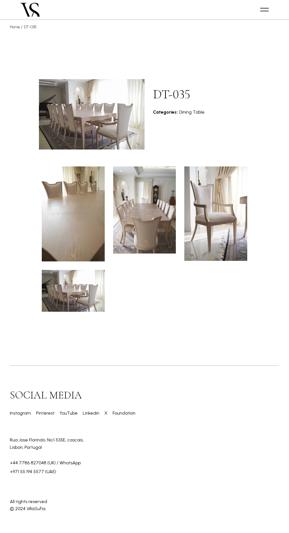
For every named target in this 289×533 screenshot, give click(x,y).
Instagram (21, 413)
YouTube (69, 413)
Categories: (165, 112)
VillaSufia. (36, 508)
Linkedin (91, 413)
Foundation (124, 413)
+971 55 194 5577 (27, 471)
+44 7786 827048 (28, 462)
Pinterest (46, 413)
